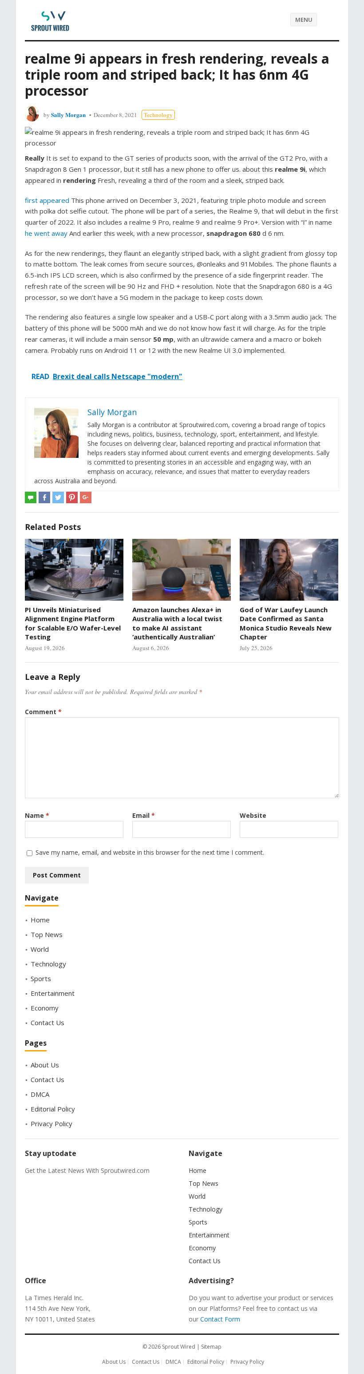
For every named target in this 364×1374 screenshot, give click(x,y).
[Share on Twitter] (58, 497)
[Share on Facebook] (44, 497)
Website (253, 815)
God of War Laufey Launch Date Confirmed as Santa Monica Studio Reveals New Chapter (286, 623)
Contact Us (47, 1022)
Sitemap (211, 1346)
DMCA (40, 1094)
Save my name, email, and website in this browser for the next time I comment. (150, 852)
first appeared (47, 200)
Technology (158, 115)
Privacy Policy (51, 1123)
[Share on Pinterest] (72, 497)
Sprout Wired (178, 1346)
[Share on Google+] (85, 497)
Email (143, 815)
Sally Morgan (68, 114)
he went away (46, 233)
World (40, 949)
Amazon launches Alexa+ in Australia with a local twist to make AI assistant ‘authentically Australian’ (177, 623)
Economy (45, 1007)
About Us (45, 1064)
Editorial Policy (53, 1108)
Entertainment (53, 993)
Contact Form (220, 1319)
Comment (43, 711)
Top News (47, 934)
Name (37, 815)
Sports (41, 978)
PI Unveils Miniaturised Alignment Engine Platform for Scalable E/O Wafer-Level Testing (73, 623)
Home (40, 919)
